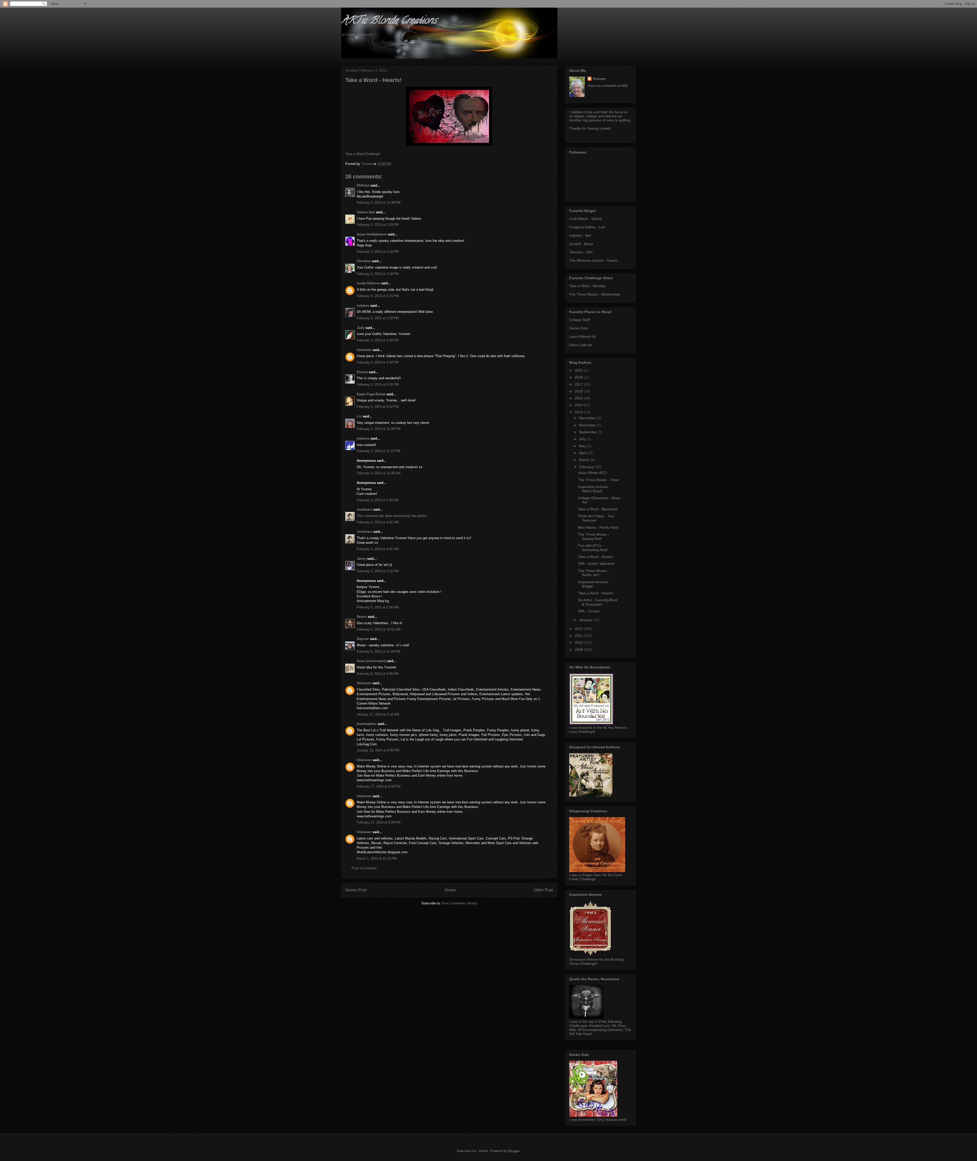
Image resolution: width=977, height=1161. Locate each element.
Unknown (364, 350)
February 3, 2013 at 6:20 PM (378, 384)
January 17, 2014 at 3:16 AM (378, 714)
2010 (579, 642)
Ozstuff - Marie (581, 244)
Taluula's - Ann (581, 252)
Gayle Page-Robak (371, 394)
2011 (579, 636)
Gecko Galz (578, 328)
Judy (360, 328)
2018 (579, 377)
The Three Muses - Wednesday (594, 294)
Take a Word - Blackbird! (597, 509)
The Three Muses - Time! (598, 480)
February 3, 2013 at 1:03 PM (378, 225)
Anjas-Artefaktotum (372, 234)
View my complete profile (607, 85)
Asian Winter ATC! (592, 473)
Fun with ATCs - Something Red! (593, 547)
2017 (579, 384)
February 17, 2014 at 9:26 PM (378, 822)
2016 (579, 391)
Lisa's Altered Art (582, 336)
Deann (362, 617)
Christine (364, 261)
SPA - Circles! (589, 611)
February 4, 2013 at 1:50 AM (378, 500)
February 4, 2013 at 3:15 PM (378, 571)
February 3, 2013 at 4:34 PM (378, 362)
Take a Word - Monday (587, 286)
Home (450, 890)
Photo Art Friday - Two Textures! (596, 518)
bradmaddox (367, 724)
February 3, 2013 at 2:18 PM (378, 252)
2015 (579, 398)
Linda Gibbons (368, 283)
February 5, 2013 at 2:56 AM (378, 607)
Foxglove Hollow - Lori (587, 227)
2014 (579, 405)
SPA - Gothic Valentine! (596, 564)
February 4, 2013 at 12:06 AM (378, 473)
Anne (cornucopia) (371, 661)
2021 (579, 370)
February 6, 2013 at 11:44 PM (378, 651)
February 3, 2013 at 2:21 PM (378, 296)
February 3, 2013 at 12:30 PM (378, 202)
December (588, 418)
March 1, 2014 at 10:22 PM (377, 858)
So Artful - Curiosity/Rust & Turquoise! (597, 602)
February (587, 467)
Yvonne (599, 79)
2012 (579, 629)
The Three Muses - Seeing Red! (593, 536)
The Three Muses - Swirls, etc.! (593, 573)
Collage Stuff (579, 320)
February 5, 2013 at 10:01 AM (378, 629)
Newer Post (355, 890)
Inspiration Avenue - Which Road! (594, 489)
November (588, 425)
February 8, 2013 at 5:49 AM (378, 674)
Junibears (364, 509)
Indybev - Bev (580, 235)
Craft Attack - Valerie (585, 219)
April (583, 453)
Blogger (513, 1151)
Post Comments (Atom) (459, 903)
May (583, 446)
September (588, 432)
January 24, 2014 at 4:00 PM (378, 750)
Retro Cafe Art (580, 345)
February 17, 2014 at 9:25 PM (378, 786)
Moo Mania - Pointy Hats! (598, 527)
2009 (579, 650)
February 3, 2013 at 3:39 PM (378, 318)
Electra (362, 372)
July (582, 439)
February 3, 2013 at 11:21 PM (378, 451)
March (584, 460)
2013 (579, 412)
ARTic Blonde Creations (389, 21)
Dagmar (363, 639)
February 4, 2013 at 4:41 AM (378, 522)
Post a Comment (364, 868)
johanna (363, 438)
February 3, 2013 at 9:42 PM (378, 407)
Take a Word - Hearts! (595, 593)
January (586, 620)
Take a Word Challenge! (362, 154)
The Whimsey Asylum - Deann (593, 260)
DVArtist (363, 185)
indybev (363, 305)
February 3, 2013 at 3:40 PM (378, 340)
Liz (359, 416)
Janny (361, 559)
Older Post (543, 890)
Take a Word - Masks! (595, 557)
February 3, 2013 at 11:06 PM (378, 429)
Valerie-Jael (366, 212)
